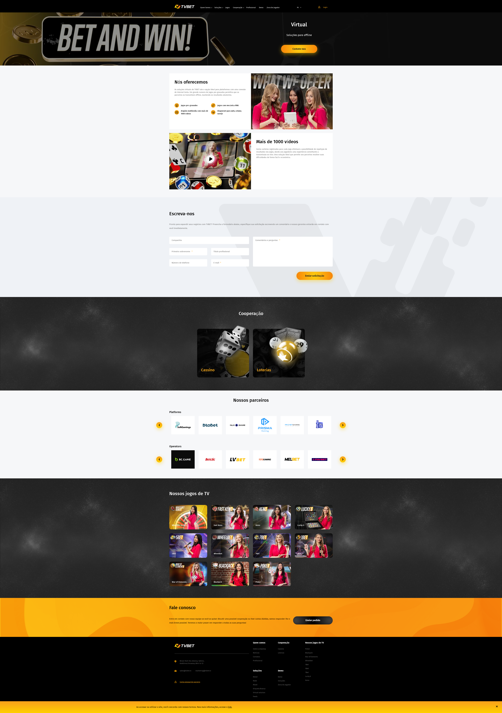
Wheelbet (309, 661)
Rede (255, 681)
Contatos (256, 657)
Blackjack (309, 653)
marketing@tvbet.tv (203, 671)
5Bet (307, 668)
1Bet (307, 665)
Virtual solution (259, 693)
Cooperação (237, 8)
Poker (307, 649)
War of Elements (311, 657)
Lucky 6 (308, 676)
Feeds (255, 696)
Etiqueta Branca (259, 689)
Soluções (217, 8)
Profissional (251, 8)
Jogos (227, 8)
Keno (307, 680)
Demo (261, 8)
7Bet (307, 672)
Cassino (281, 649)
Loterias (281, 653)
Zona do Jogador (273, 8)
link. (230, 707)
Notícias (256, 653)
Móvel (255, 685)
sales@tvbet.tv (185, 671)
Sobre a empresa (259, 649)
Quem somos (205, 8)
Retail (255, 677)
